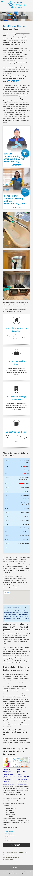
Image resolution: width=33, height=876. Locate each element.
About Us (16, 867)
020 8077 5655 (17, 7)
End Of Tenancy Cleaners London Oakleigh (21, 772)
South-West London (10, 837)
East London (8, 833)
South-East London (10, 840)
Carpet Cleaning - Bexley (16, 432)
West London (8, 839)
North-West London (10, 835)
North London (9, 831)
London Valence (7, 769)
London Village (7, 771)
